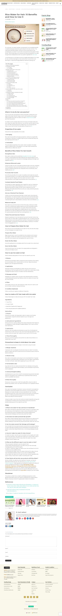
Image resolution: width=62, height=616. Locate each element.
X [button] (60, 0)
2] (12, 160)
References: (9, 108)
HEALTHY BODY (12, 9)
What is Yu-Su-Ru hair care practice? (12, 65)
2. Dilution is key (10, 94)
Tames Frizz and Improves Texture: (13, 77)
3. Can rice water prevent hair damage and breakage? (17, 103)
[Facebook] (25, 597)
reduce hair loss (30, 117)
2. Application (10, 84)
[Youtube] (31, 597)
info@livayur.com (9, 574)
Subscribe (31, 606)
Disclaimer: (9, 107)
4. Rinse (9, 86)
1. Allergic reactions (11, 93)
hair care (35, 54)
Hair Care (18, 9)
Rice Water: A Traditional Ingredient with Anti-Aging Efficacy (21, 493)
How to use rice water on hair (11, 82)
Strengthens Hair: (10, 70)
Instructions (10, 91)
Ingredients (9, 90)
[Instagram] (28, 597)
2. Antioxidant (10, 68)
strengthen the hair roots (28, 156)
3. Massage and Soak (11, 85)
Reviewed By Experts (10, 21)
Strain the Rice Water (11, 80)
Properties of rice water (10, 66)
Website (6, 556)
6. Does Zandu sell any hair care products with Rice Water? (17, 106)
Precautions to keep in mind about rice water (14, 92)
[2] (36, 179)
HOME (6, 9)
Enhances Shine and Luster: (12, 71)
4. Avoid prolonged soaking (12, 96)
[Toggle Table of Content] (26, 64)
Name (6, 548)
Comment (7, 536)
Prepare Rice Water (11, 79)
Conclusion (8, 98)
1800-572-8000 (10, 576)
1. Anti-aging (10, 67)
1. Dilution (9, 83)
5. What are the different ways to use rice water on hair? (17, 105)
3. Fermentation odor (11, 95)
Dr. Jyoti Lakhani (8, 19)
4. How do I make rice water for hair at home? (15, 104)
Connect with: (8, 524)
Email (6, 552)
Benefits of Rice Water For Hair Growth (13, 69)
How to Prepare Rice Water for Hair (12, 78)
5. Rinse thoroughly (11, 97)
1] (31, 126)
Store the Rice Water (11, 81)
